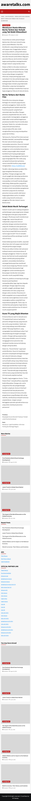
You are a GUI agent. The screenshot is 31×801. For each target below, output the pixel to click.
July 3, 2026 (12, 518)
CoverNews (24, 796)
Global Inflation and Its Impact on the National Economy (15, 542)
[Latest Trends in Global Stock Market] (15, 475)
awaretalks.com (15, 4)
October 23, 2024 (14, 35)
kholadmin (6, 35)
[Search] (29, 11)
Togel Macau (4, 570)
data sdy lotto (5, 635)
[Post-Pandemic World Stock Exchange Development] (15, 446)
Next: (13, 424)
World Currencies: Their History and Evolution (15, 547)
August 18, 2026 (13, 462)
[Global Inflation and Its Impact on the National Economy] (15, 744)
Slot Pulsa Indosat (6, 559)
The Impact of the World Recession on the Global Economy (14, 537)
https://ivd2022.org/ (18, 166)
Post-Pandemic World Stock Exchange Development (13, 529)
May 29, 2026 (12, 759)
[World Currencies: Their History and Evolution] (15, 774)
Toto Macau (4, 556)
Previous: (15, 417)
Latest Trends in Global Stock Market (12, 487)
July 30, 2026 (13, 489)
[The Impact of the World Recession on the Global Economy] (15, 502)
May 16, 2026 (12, 788)
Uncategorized (6, 25)
